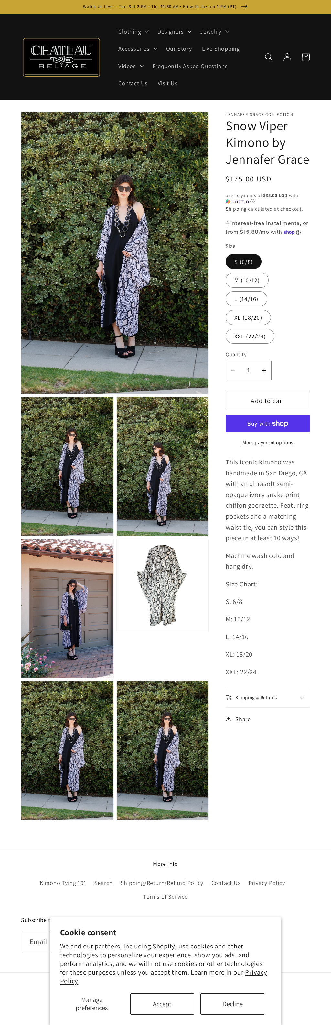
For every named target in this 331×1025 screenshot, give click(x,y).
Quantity (236, 354)
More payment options (267, 442)
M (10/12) (247, 280)
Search (103, 882)
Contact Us (226, 882)
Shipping (236, 208)
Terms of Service (165, 896)
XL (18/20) (248, 317)
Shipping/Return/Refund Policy (162, 882)
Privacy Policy (267, 882)
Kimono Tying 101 (63, 882)
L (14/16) (246, 299)
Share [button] (243, 719)
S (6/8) (243, 261)
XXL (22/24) (250, 336)
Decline (232, 1003)
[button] (133, 31)
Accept (162, 1003)
